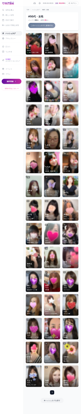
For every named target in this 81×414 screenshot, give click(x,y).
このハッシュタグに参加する (42, 25)
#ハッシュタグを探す (52, 400)
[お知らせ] (40, 3)
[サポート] (34, 3)
